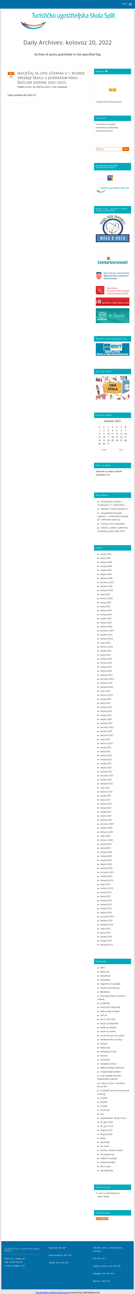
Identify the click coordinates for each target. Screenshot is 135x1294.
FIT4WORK (105, 1003)
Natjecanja (105, 1047)
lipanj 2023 (105, 703)
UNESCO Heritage (108, 1158)
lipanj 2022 (105, 751)
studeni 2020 (106, 827)
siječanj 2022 (106, 771)
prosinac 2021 (107, 775)
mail (108, 474)
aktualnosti (105, 975)
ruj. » (121, 449)
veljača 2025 (106, 622)
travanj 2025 (106, 614)
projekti (104, 1102)
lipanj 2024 (105, 654)
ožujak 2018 (105, 940)
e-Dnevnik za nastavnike (107, 127)
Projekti (103, 1098)
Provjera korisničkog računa (109, 101)
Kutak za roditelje (108, 1027)
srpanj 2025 (105, 602)
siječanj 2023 (106, 723)
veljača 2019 (106, 912)
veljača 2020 (106, 864)
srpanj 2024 (105, 650)
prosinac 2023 (107, 679)
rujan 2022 (105, 739)
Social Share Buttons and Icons (52, 1292)
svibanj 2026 (106, 562)
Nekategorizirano (108, 1051)
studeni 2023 (106, 683)
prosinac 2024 (107, 630)
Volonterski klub (107, 1162)
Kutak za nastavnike (109, 1023)
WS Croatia (105, 1166)
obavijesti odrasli (108, 1063)
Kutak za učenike (108, 1031)
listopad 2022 (106, 735)
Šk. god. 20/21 (106, 1122)
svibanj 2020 (106, 852)
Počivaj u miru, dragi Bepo (113, 523)
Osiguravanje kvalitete (110, 1071)
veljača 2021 (106, 815)
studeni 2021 (106, 779)
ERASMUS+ (105, 992)
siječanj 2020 (106, 868)
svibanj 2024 (106, 658)
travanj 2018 (106, 936)
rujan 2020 (105, 836)
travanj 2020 (106, 856)
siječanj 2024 (106, 675)
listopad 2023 (106, 687)
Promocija (105, 1110)
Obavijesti (105, 1059)
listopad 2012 (106, 944)
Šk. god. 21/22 (106, 1126)
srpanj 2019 (105, 892)
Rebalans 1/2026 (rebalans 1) (114, 508)
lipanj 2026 (105, 558)
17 (108, 437)
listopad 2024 (106, 638)
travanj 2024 (106, 662)
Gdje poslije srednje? (110, 1011)
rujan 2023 (105, 691)
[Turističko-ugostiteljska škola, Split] (67, 29)
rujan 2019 (105, 884)
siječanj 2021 (106, 820)
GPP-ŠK (103, 1015)
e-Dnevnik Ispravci (104, 130)
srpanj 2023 (105, 699)
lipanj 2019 (105, 896)
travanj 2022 (106, 759)
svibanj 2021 (106, 803)
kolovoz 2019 (106, 888)
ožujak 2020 (105, 860)
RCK (102, 1114)
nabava (103, 1043)
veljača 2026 (106, 574)
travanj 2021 (106, 807)
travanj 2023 (106, 711)
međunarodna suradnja (111, 1039)
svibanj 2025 (106, 610)
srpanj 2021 (105, 795)
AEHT (102, 967)
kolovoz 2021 (106, 791)
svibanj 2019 (106, 900)
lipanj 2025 (105, 606)
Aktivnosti (104, 971)
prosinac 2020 (107, 823)
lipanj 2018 (105, 932)
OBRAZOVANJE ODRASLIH (112, 1067)
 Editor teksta (102, 1196)
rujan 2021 (105, 787)
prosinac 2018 (107, 916)
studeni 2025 (106, 586)
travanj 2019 (106, 904)
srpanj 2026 (105, 554)
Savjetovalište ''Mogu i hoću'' (113, 1118)
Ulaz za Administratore (109, 1193)
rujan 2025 (105, 594)
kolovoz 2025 (106, 598)
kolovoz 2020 (106, 840)
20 (121, 437)
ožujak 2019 (105, 908)
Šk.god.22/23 (106, 1130)
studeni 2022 (106, 731)
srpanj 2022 (105, 747)
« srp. (104, 449)
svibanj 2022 (106, 755)
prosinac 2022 (107, 727)
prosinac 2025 (107, 582)
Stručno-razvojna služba (111, 1150)
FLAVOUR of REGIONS (110, 1007)
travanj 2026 (106, 566)
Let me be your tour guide (112, 1035)
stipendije (104, 1142)
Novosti (104, 1055)
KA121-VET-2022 (107, 1019)
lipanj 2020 (105, 848)
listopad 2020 (106, 832)
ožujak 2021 (105, 811)
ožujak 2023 (105, 715)
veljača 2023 (106, 719)
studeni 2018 (106, 920)
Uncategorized (107, 1154)
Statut (103, 1138)
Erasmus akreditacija (110, 987)
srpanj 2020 (105, 844)
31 (108, 443)
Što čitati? (104, 1146)
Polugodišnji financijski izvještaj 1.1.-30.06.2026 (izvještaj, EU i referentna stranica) (113, 516)
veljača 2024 (106, 670)
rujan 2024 (105, 642)
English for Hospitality (110, 983)
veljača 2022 (106, 767)
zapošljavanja (106, 1170)
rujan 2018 (105, 928)
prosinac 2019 (107, 872)
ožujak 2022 (105, 763)
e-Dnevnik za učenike (105, 124)
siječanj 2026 (106, 578)
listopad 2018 (106, 924)
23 (104, 440)
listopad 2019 (106, 880)
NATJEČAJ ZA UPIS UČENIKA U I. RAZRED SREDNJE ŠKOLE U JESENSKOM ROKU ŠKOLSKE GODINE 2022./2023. (51, 78)
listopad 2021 (106, 783)
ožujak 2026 (105, 570)
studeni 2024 (106, 634)
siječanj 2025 (106, 626)
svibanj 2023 (106, 707)
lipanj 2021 (105, 799)
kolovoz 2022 (106, 743)
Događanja (105, 979)
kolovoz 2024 (106, 646)
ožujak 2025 (105, 618)
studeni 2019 (106, 876)
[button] (126, 4)
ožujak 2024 (105, 666)
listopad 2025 (106, 590)
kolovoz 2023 (106, 695)
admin (47, 86)
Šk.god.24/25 (106, 1134)
